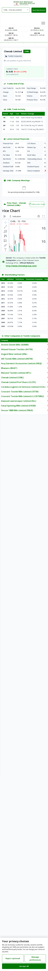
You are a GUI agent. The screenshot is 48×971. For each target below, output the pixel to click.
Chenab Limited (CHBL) (12, 377)
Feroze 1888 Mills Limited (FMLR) (17, 410)
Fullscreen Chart (37, 204)
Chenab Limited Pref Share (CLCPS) (18, 382)
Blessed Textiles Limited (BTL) (16, 372)
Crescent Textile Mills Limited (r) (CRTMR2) (22, 396)
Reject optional (13, 958)
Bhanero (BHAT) (9, 368)
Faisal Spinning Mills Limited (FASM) (18, 405)
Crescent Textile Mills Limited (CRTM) (20, 391)
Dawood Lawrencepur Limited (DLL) (18, 401)
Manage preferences (35, 958)
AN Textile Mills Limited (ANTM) (17, 358)
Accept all (24, 966)
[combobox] (16, 9)
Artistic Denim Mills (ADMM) (15, 344)
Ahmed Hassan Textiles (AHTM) (17, 349)
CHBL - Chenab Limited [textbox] (13, 10)
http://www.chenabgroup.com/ (21, 265)
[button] (43, 23)
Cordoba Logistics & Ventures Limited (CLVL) (23, 387)
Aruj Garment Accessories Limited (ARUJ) (21, 363)
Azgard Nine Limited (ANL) (14, 354)
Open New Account (39, 10)
